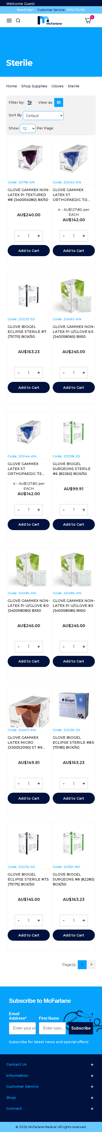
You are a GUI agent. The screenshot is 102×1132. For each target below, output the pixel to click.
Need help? (25, 10)
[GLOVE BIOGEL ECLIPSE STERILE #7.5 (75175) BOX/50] (29, 843)
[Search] (18, 20)
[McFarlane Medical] (49, 20)
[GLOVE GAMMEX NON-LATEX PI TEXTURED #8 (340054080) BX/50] (29, 159)
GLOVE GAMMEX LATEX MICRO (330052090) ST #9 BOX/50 (25, 742)
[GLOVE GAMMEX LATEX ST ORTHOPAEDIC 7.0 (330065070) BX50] (74, 159)
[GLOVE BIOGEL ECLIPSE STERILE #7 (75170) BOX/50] (29, 296)
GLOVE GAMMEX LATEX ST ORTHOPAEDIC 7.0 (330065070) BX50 (70, 195)
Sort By (15, 115)
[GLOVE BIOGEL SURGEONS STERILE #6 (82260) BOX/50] (74, 433)
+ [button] (38, 236)
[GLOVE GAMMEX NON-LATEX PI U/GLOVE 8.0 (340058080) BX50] (29, 569)
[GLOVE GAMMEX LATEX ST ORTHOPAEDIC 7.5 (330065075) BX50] (29, 432)
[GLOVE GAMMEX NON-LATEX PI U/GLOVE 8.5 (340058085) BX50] (74, 569)
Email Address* (17, 1016)
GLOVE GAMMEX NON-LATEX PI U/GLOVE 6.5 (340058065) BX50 (74, 331)
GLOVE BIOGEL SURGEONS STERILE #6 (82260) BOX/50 (72, 469)
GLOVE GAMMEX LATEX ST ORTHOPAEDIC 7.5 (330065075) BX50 (25, 469)
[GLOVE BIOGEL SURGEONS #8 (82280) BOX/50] (74, 843)
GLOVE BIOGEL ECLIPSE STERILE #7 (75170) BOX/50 (27, 331)
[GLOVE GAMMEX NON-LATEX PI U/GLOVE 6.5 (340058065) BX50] (74, 295)
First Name (49, 1018)
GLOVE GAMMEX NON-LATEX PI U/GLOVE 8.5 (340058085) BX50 (74, 605)
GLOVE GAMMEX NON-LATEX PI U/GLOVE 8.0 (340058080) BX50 (29, 605)
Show (14, 128)
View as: (45, 102)
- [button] (18, 236)
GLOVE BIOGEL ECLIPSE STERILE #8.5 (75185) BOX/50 (73, 742)
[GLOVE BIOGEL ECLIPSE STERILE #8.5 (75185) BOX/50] (74, 706)
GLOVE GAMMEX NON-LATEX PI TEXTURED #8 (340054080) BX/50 (29, 195)
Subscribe (81, 1028)
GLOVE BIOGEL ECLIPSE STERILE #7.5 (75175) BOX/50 (28, 879)
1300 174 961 (76, 10)
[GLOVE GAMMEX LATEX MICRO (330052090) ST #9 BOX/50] (29, 710)
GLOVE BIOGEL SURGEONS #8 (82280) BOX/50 (73, 879)
